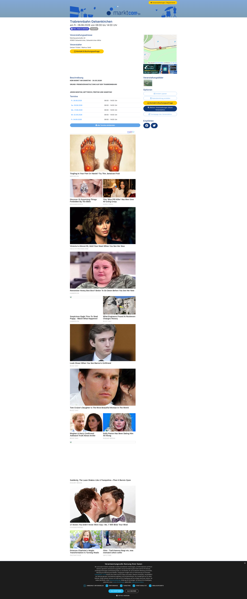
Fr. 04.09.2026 (76, 119)
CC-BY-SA (174, 62)
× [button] (245, 563)
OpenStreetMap (159, 62)
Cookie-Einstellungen (118, 582)
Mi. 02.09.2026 (76, 115)
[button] (123, 595)
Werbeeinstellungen (115, 580)
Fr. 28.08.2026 (76, 100)
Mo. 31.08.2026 (76, 110)
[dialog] (123, 580)
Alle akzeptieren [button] (116, 591)
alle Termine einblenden (106, 125)
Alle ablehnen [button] (131, 591)
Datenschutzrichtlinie (138, 582)
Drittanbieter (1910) (100, 574)
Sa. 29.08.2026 (76, 105)
